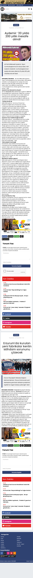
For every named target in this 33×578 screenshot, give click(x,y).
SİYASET (18, 536)
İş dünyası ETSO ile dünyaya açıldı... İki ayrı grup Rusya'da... (15, 296)
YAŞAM (2, 544)
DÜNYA (18, 540)
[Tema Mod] (31, 9)
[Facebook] (1, 553)
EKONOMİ (19, 546)
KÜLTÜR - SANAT (20, 544)
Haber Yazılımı (29, 561)
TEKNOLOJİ (19, 542)
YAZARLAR (4, 5)
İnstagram (8, 322)
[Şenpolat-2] (16, 2)
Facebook (7, 314)
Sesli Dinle (6, 239)
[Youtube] (11, 553)
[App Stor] (4, 556)
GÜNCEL (16, 25)
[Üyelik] (32, 5)
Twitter (7, 318)
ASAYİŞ (2, 536)
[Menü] (29, 9)
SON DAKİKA (12, 5)
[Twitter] (5, 553)
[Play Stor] (12, 556)
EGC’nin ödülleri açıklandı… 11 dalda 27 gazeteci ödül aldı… (14, 302)
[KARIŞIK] (16, 226)
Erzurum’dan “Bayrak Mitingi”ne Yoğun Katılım (14, 290)
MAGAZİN (19, 538)
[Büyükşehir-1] (16, 17)
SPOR (2, 538)
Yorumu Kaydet (16, 266)
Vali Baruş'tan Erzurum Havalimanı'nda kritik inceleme (16, 285)
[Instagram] (8, 553)
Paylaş (5, 236)
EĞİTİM (2, 540)
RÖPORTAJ (3, 548)
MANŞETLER (20, 5)
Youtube (8, 327)
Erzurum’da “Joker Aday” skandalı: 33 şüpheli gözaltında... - (16, 308)
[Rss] (14, 553)
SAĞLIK (2, 542)
